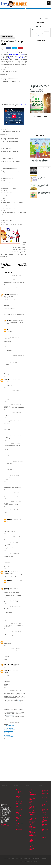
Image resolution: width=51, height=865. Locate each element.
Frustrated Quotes (19, 801)
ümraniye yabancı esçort (9, 725)
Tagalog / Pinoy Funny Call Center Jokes (5, 265)
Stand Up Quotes (19, 823)
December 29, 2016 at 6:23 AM (15, 617)
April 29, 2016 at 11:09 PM (13, 571)
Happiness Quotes (19, 804)
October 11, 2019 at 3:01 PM (14, 670)
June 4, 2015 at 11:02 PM (14, 553)
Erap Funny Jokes (45, 797)
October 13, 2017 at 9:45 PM (14, 642)
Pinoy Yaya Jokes (45, 819)
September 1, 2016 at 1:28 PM (18, 320)
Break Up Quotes (19, 789)
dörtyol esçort (7, 735)
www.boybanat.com (4, 824)
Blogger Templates (22, 858)
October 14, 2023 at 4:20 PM (15, 680)
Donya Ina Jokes (45, 795)
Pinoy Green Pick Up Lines (7, 36)
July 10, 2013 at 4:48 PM (14, 313)
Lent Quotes (18, 810)
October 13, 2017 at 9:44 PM (17, 580)
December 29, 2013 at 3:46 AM (15, 404)
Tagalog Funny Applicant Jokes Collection (45, 821)
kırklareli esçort (7, 732)
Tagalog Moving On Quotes (32, 837)
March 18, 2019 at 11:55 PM (17, 519)
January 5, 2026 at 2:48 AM (18, 287)
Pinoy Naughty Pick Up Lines (7, 38)
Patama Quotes (32, 814)
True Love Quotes (19, 827)
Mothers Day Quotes (18, 816)
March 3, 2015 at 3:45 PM (14, 527)
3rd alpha (6, 588)
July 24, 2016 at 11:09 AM (14, 600)
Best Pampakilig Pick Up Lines (44, 168)
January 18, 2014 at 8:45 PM (15, 443)
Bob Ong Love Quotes (31, 792)
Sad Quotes (18, 820)
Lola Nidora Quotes (31, 804)
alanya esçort (7, 733)
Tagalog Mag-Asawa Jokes (44, 827)
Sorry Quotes (18, 821)
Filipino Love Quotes (31, 796)
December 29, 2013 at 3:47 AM (15, 412)
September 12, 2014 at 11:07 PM (15, 501)
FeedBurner (43, 33)
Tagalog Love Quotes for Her (32, 830)
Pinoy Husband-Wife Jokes (45, 815)
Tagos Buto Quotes (31, 846)
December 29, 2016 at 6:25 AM (15, 623)
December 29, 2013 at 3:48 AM (15, 420)
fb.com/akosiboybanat (4, 825)
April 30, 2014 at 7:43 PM (14, 475)
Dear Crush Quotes (18, 797)
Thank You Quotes (18, 826)
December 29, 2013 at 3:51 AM (15, 435)
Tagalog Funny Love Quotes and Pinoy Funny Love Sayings (44, 177)
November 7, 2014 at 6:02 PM (18, 461)
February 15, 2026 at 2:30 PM (15, 690)
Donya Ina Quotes (32, 794)
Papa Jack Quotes (32, 812)
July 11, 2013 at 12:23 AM (14, 337)
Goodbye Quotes (19, 803)
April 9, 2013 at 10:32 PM (14, 303)
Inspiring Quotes (19, 809)
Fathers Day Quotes (18, 800)
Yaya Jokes (44, 837)
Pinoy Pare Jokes (45, 817)
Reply (5, 284)
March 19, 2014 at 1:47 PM (14, 454)
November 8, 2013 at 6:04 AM (15, 371)
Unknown (6, 294)
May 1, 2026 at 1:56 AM (14, 707)
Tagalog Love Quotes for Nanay (32, 835)
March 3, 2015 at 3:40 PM (14, 509)
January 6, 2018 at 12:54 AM (15, 648)
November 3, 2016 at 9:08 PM (15, 606)
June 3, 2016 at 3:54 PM (14, 588)
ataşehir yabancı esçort (9, 736)
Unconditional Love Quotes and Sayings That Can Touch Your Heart (39, 87)
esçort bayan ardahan (8, 731)
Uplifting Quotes (19, 829)
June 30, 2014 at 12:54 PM (14, 492)
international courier (10, 715)
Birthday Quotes (19, 787)
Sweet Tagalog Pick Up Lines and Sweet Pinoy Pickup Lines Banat (40, 159)
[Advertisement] (25, 13)
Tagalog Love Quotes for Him (32, 832)
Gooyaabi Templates (43, 858)
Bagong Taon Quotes (31, 790)
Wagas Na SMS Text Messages (22, 265)
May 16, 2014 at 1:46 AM (14, 486)
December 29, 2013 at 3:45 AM (15, 398)
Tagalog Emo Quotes (31, 824)
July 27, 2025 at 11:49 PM (17, 348)
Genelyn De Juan (8, 664)
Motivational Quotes (18, 818)
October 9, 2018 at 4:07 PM (17, 329)
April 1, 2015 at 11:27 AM (14, 542)
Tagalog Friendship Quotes (32, 827)
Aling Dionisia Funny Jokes (44, 788)
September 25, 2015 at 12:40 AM (16, 561)
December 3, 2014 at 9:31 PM (18, 468)
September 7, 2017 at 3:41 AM (15, 631)
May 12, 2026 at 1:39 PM (14, 722)
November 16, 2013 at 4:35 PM (14, 379)
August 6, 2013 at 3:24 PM (15, 362)
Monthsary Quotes (18, 813)
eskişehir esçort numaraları (9, 729)
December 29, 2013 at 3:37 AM (15, 390)
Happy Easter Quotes (18, 807)
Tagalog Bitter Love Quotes (31, 816)
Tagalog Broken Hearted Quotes (32, 822)
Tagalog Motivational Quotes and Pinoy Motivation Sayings (44, 193)
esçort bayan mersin (8, 728)
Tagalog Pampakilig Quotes (31, 840)
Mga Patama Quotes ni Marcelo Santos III (32, 807)
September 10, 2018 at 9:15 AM (15, 654)
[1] (19, 700)
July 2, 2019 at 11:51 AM (17, 664)
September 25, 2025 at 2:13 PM (18, 355)
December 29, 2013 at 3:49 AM (15, 428)
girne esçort (6, 727)
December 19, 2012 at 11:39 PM (15, 275)
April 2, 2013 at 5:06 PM (13, 294)
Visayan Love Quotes (18, 832)
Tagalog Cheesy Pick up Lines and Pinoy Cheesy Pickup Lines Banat (44, 185)
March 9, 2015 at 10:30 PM (15, 536)
